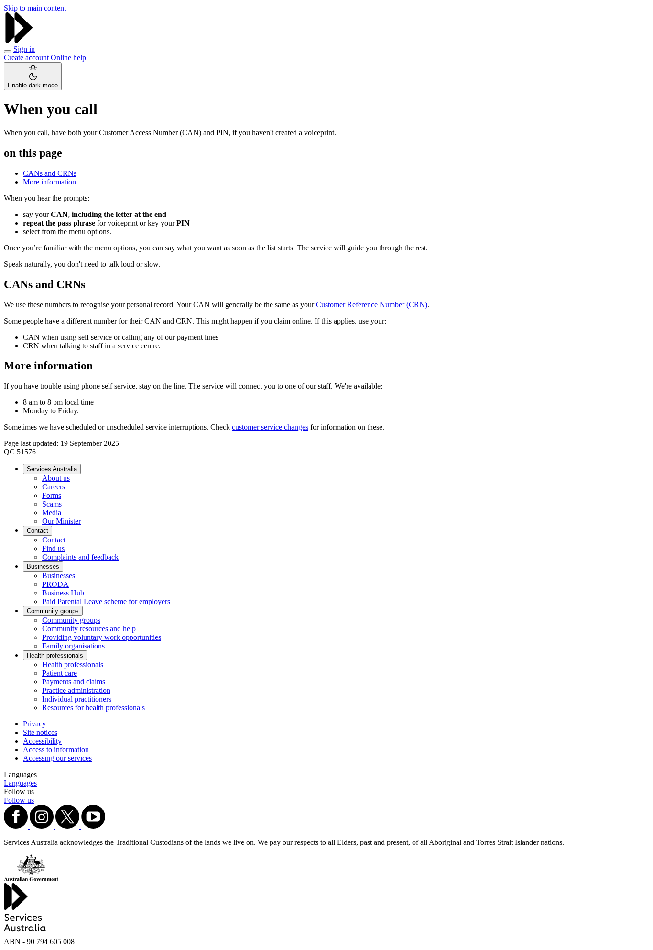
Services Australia (52, 469)
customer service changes (270, 427)
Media (51, 512)
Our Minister (61, 521)
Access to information (56, 749)
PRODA (55, 584)
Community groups (53, 611)
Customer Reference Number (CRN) (371, 305)
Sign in (24, 49)
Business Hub (63, 593)
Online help (68, 58)
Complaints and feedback (80, 557)
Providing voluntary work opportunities (101, 637)
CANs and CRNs (49, 173)
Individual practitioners (76, 699)
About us (56, 478)
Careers (53, 487)
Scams (52, 504)
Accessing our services (57, 758)
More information (49, 182)
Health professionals (55, 655)
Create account (27, 58)
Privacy (34, 724)
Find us (53, 548)
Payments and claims (73, 682)
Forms (51, 495)
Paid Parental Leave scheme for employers (106, 601)
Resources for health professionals (93, 707)
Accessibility (42, 741)
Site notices (40, 732)
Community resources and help (89, 629)
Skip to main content (35, 8)
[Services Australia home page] (19, 40)
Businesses (43, 566)
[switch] (33, 76)
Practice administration (76, 690)
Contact (37, 530)
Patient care (59, 673)
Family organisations (73, 646)
